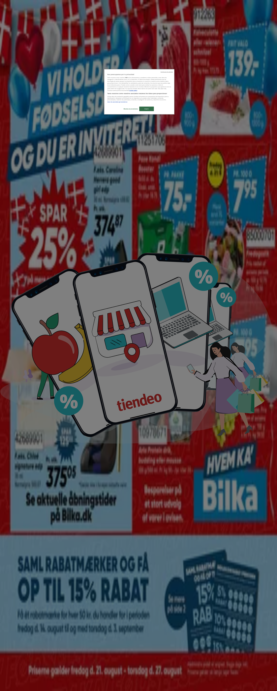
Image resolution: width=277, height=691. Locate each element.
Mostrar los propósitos (131, 109)
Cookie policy (133, 90)
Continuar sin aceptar (167, 72)
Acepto (146, 109)
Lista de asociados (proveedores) (117, 102)
